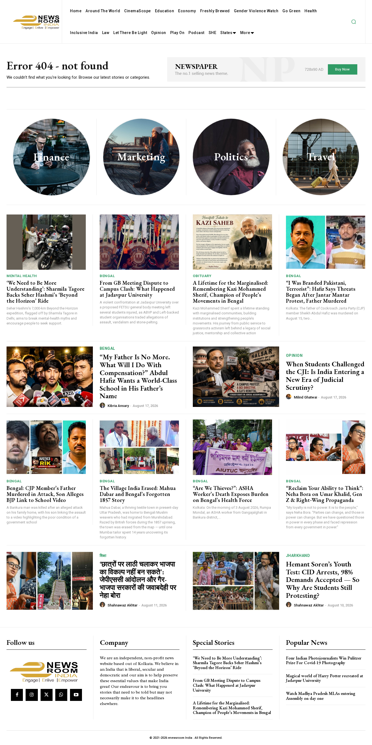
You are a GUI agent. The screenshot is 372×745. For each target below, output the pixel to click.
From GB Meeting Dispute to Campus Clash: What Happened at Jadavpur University (137, 288)
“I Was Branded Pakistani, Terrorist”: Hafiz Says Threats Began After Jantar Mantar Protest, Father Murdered (320, 291)
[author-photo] (103, 406)
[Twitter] (47, 695)
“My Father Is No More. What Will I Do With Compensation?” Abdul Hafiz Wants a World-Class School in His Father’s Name (138, 376)
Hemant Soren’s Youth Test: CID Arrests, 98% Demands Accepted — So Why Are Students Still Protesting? (322, 579)
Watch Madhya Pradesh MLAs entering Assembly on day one (320, 696)
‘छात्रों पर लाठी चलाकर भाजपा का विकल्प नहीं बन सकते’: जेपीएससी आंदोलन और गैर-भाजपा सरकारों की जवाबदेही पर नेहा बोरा (138, 579)
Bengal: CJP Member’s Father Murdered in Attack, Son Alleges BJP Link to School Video (45, 494)
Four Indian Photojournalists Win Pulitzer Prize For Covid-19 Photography (323, 660)
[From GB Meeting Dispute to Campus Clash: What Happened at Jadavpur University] (139, 242)
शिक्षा (103, 555)
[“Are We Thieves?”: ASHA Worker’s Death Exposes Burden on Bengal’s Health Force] (232, 447)
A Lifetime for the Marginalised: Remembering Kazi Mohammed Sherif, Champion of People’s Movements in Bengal (230, 291)
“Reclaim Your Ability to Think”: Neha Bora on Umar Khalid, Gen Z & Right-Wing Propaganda (324, 494)
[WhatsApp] (61, 695)
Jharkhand (298, 555)
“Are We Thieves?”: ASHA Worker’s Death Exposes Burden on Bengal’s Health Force (231, 494)
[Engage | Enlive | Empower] (46, 671)
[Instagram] (32, 695)
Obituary (202, 276)
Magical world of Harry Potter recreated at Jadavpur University (324, 678)
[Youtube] (76, 695)
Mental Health (22, 276)
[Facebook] (17, 695)
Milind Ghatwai (305, 397)
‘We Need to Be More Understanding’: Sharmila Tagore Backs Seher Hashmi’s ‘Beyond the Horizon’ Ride (45, 291)
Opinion (294, 355)
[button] (353, 22)
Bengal (107, 276)
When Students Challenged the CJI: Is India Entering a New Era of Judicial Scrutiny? (325, 375)
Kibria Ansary (118, 406)
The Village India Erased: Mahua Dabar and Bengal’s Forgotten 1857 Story (138, 494)
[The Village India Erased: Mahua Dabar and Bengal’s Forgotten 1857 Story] (139, 447)
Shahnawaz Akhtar (123, 605)
